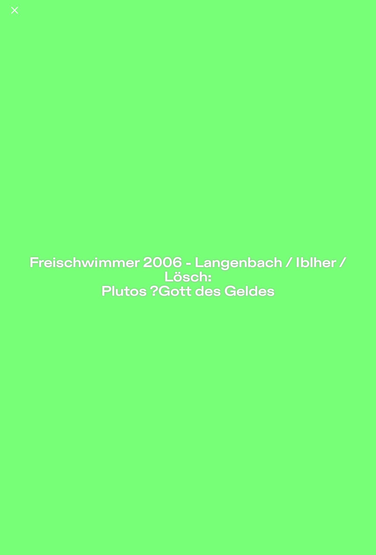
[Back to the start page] (14, 10)
